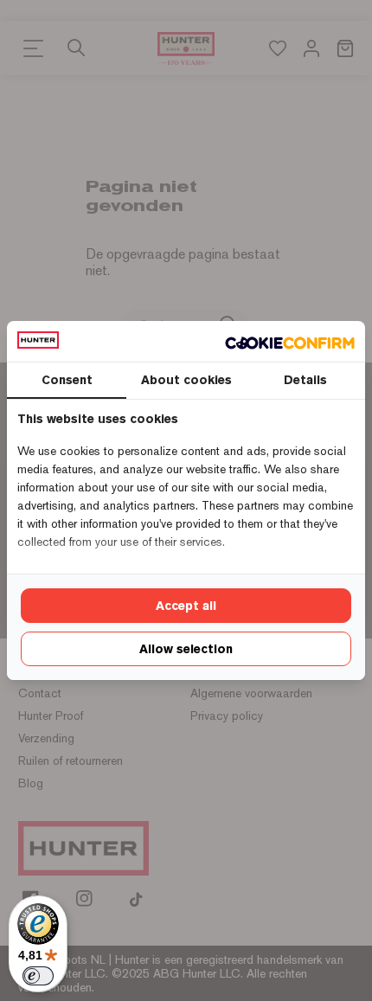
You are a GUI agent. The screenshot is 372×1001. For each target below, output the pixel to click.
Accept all (186, 606)
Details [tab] (305, 380)
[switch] (38, 975)
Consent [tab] (67, 380)
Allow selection (186, 649)
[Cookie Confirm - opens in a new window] (290, 341)
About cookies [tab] (186, 380)
